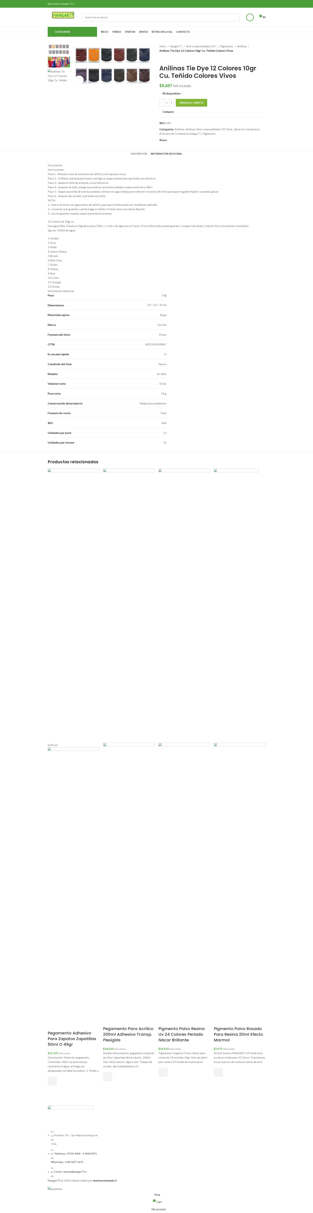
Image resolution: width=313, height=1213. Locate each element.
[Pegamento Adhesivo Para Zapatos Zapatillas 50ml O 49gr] (73, 605)
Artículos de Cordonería (173, 133)
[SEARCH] (235, 17)
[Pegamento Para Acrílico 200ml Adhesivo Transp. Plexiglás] (129, 605)
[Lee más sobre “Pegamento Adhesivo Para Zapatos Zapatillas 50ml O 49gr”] (52, 1081)
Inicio (162, 46)
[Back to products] (166, 58)
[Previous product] (161, 58)
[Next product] (170, 58)
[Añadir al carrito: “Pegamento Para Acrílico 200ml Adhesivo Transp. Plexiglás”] (107, 1076)
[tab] (139, 154)
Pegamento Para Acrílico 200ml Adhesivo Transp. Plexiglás (128, 1034)
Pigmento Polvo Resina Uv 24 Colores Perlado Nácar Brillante (181, 1034)
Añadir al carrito (191, 102)
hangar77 (176, 46)
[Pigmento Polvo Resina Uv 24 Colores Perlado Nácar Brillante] (184, 605)
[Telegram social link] (187, 140)
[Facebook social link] (169, 140)
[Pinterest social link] (178, 140)
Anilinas (242, 46)
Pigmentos (226, 46)
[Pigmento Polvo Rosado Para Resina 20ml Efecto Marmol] (236, 605)
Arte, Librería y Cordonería (243, 129)
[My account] (250, 17)
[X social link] (174, 140)
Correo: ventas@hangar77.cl (70, 1171)
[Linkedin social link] (183, 140)
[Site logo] (63, 16)
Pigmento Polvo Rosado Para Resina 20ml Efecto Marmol (238, 1034)
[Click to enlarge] (79, 80)
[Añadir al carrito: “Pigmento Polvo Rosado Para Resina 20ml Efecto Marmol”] (218, 1072)
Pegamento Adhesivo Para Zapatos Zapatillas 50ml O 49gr (72, 1038)
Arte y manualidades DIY (201, 46)
